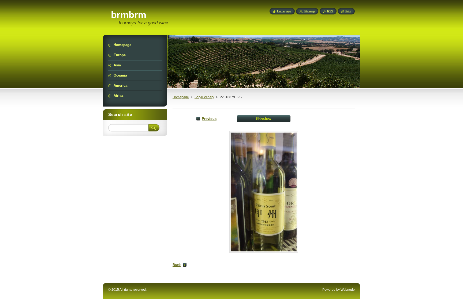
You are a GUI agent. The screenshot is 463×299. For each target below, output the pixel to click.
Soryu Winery (204, 97)
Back (177, 265)
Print (348, 11)
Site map (309, 11)
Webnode (348, 289)
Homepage (181, 97)
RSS (330, 11)
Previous (209, 119)
